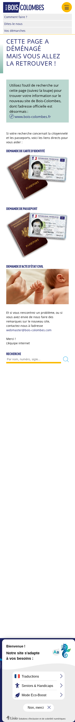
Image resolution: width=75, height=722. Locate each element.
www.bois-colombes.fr (33, 116)
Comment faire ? (15, 17)
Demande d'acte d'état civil (24, 266)
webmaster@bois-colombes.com (28, 330)
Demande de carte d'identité (25, 151)
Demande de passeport (21, 209)
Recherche (13, 354)
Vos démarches (14, 31)
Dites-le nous (13, 24)
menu (66, 5)
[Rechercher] (66, 359)
